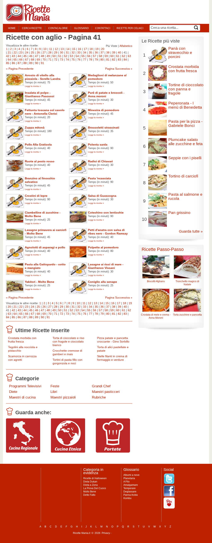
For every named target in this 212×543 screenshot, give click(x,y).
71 (50, 59)
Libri (54, 392)
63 (129, 56)
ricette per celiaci (130, 28)
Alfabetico (125, 45)
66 (21, 59)
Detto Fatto (89, 494)
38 (108, 52)
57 (94, 56)
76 (79, 59)
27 (44, 52)
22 (15, 52)
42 (7, 56)
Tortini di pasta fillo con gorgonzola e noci (67, 361)
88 (25, 63)
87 (19, 63)
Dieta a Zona (90, 484)
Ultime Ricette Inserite (42, 330)
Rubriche (99, 397)
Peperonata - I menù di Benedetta (185, 105)
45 (25, 56)
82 (113, 59)
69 (38, 59)
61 (117, 56)
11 (50, 49)
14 (68, 49)
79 (96, 59)
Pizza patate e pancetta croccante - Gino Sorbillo (113, 339)
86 (13, 63)
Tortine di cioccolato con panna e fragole (186, 89)
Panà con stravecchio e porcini (180, 52)
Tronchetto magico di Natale (187, 283)
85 (7, 63)
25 (32, 52)
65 (15, 59)
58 (100, 56)
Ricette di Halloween (95, 478)
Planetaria (129, 478)
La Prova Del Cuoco (94, 488)
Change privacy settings (125, 533)
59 (106, 56)
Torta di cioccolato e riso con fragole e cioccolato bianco (68, 341)
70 (44, 59)
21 (9, 52)
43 (13, 56)
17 (85, 49)
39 (113, 52)
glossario (81, 28)
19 (97, 49)
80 (102, 59)
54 (77, 56)
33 (79, 52)
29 (55, 52)
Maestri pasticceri (106, 392)
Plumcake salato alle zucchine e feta (185, 141)
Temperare (129, 488)
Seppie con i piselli (184, 158)
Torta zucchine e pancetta (187, 314)
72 (55, 59)
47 (36, 56)
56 (88, 56)
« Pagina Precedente (20, 68)
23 (21, 52)
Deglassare (129, 491)
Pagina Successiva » (118, 68)
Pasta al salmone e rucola (185, 196)
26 (38, 52)
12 (56, 49)
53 (71, 56)
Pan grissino (179, 212)
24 (26, 52)
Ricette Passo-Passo (163, 249)
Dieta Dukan (90, 481)
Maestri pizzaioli (63, 397)
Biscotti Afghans (156, 281)
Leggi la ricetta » (33, 86)
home (12, 28)
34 (84, 52)
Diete (13, 392)
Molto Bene (89, 491)
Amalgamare (130, 484)
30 (61, 52)
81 (108, 59)
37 (102, 52)
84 (125, 59)
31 (67, 52)
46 (31, 56)
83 (119, 59)
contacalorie (58, 28)
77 (84, 59)
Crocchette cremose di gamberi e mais (67, 352)
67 (26, 59)
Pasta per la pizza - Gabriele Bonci (185, 123)
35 (90, 52)
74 (67, 59)
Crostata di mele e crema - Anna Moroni (156, 316)
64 (9, 59)
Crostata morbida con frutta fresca (22, 339)
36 (96, 52)
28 (50, 52)
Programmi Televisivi (25, 386)
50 (54, 56)
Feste (55, 386)
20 (102, 49)
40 (119, 52)
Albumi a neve (131, 475)
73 (61, 59)
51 (59, 56)
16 (79, 49)
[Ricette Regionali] (23, 451)
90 (36, 63)
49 (48, 56)
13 (62, 49)
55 (83, 56)
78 (90, 59)
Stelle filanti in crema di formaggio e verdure (112, 358)
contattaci (102, 28)
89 (31, 63)
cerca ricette (32, 28)
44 (19, 56)
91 (42, 63)
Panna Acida (130, 494)
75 (73, 59)
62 (123, 56)
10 (45, 49)
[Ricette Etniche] (68, 451)
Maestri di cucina (22, 397)
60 (112, 56)
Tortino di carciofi (183, 176)
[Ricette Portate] (113, 451)
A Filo (126, 481)
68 (32, 59)
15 (73, 49)
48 (42, 56)
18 (91, 49)
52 (65, 56)
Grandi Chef (101, 386)
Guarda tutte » (191, 231)
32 (73, 52)
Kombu (127, 498)
